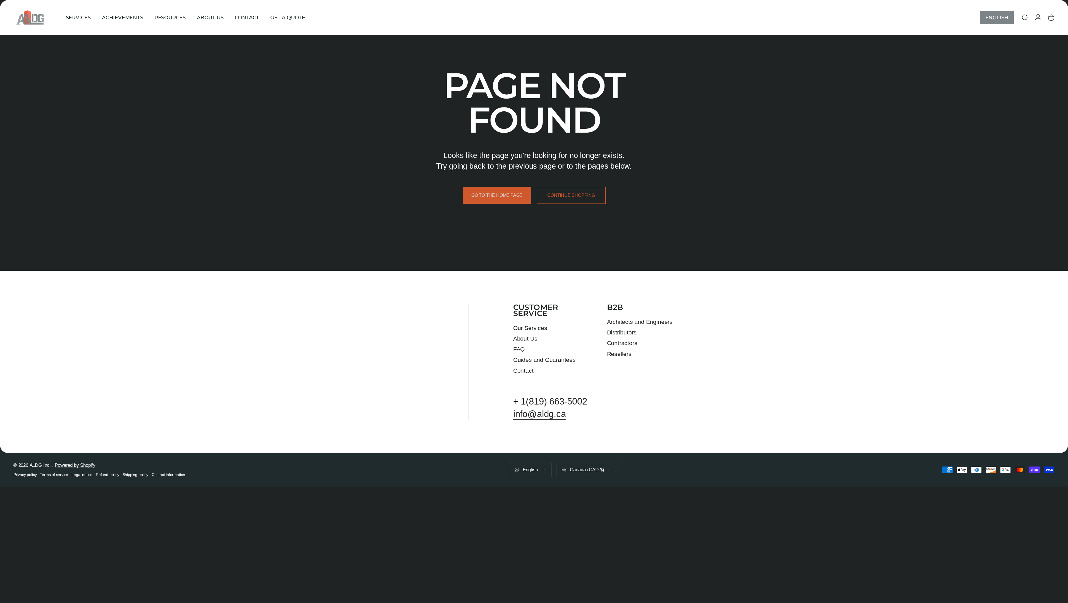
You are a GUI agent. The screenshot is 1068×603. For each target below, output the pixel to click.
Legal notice (81, 475)
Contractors (622, 343)
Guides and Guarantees (544, 359)
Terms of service (54, 475)
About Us (525, 338)
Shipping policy (135, 475)
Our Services (530, 328)
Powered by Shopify (75, 465)
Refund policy (107, 475)
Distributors (622, 332)
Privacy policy (25, 475)
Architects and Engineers (640, 322)
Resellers (619, 354)
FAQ (519, 349)
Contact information (168, 475)
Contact (523, 370)
